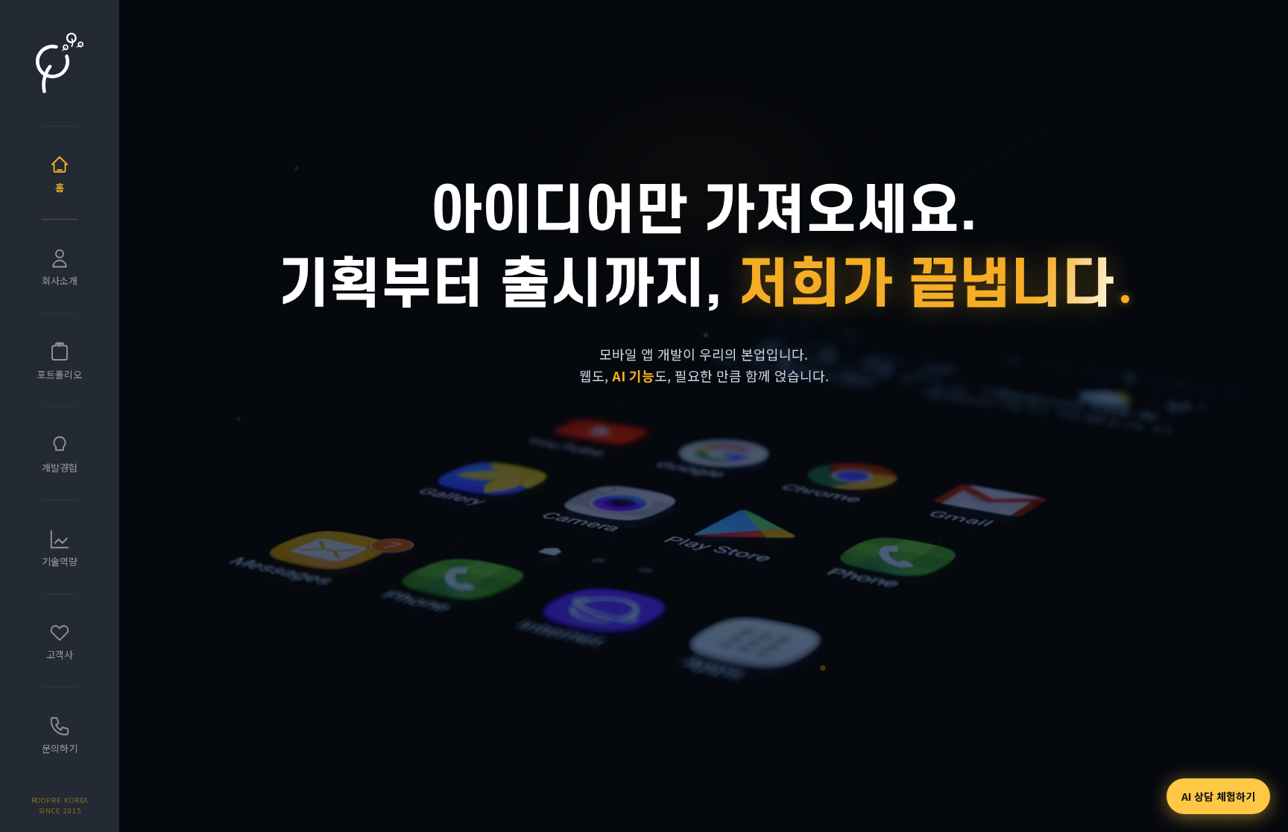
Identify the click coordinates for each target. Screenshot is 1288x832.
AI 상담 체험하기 (1218, 796)
